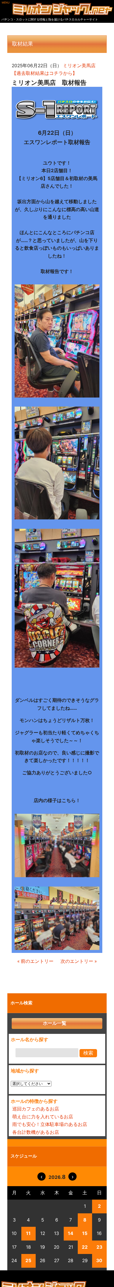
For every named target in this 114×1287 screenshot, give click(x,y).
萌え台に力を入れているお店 (42, 1117)
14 (70, 1233)
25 (28, 1260)
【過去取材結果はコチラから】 (44, 73)
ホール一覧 (54, 1023)
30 (99, 1260)
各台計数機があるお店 (35, 1132)
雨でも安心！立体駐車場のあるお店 (49, 1124)
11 (28, 1233)
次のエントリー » (79, 961)
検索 (88, 1053)
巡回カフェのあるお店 (35, 1109)
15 (84, 1233)
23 (99, 1247)
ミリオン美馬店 (79, 65)
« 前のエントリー (35, 961)
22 (85, 1247)
